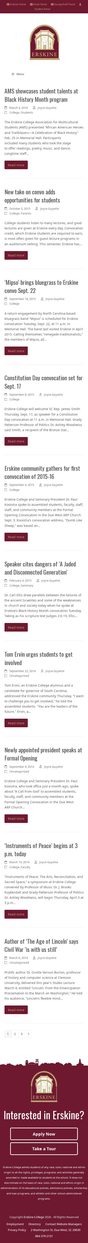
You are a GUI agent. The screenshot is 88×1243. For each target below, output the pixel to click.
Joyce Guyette (47, 108)
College (14, 112)
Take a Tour (44, 1148)
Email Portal (40, 4)
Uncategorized (19, 676)
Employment (15, 1224)
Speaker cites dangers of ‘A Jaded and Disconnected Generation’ (40, 567)
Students (27, 112)
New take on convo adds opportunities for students (32, 195)
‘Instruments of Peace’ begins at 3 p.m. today (41, 849)
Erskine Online (17, 4)
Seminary (27, 585)
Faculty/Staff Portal (64, 4)
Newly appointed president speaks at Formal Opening (43, 753)
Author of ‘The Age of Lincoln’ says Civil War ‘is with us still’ (41, 945)
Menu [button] (20, 74)
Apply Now (44, 1134)
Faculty (25, 867)
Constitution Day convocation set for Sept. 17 (44, 381)
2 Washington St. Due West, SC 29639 (55, 1230)
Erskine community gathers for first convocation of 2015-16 (42, 472)
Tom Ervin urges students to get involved (39, 658)
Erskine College (34, 1217)
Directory (34, 1224)
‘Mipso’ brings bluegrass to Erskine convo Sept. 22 (41, 286)
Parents (26, 213)
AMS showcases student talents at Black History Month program (41, 94)
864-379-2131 (44, 1236)
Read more (16, 165)
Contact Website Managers (63, 1224)
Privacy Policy (17, 1230)
